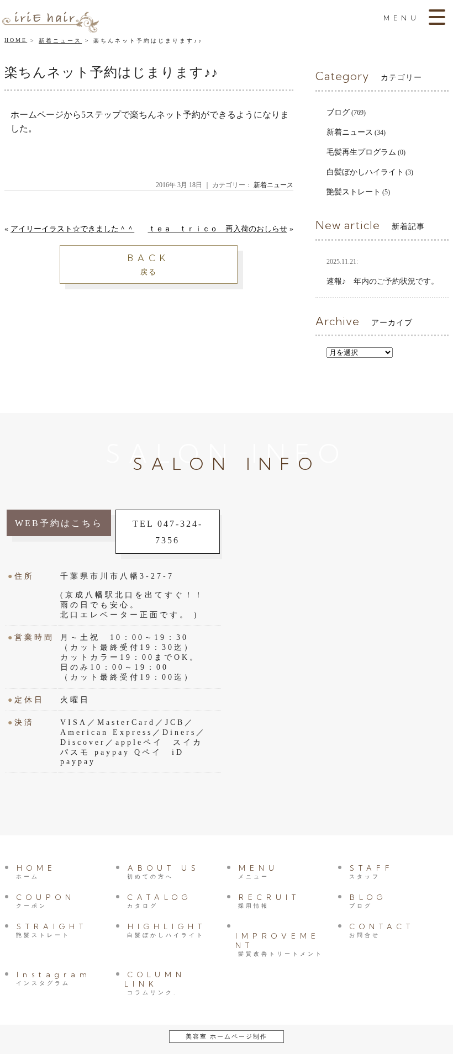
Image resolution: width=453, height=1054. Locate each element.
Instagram (53, 978)
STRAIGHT (51, 930)
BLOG (368, 901)
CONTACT (381, 930)
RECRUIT (269, 901)
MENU (258, 872)
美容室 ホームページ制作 (226, 1036)
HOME (15, 40)
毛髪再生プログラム (361, 152)
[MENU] (438, 17)
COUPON (45, 901)
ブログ (338, 112)
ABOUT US (163, 872)
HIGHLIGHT (166, 930)
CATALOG (159, 901)
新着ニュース (60, 41)
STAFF (371, 872)
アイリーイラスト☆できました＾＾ (72, 229)
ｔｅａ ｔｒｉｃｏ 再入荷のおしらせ (217, 229)
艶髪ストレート (353, 192)
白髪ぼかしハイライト (365, 172)
